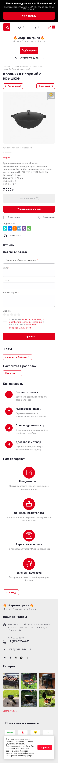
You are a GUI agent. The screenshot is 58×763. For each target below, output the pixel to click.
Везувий (6, 157)
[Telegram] (19, 228)
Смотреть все (10, 711)
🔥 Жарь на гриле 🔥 (29, 38)
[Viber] (24, 228)
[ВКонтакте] (10, 228)
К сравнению (14, 217)
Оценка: (7, 311)
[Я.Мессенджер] (5, 228)
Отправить (29, 336)
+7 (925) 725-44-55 (29, 58)
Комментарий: (11, 292)
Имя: (6, 268)
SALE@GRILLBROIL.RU (20, 649)
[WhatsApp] (29, 228)
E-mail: (6, 280)
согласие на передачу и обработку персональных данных (26, 320)
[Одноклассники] (14, 228)
